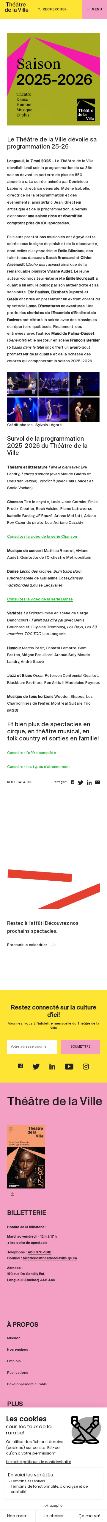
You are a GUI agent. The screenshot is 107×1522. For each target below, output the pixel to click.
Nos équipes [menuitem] (17, 1350)
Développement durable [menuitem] (27, 1384)
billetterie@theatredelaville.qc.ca (50, 1258)
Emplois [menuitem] (14, 1361)
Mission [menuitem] (14, 1338)
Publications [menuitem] (17, 1373)
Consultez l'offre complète (31, 753)
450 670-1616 (39, 1252)
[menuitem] (16, 9)
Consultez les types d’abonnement (38, 767)
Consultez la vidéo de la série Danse (40, 599)
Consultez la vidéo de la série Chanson (42, 537)
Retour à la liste (20, 782)
